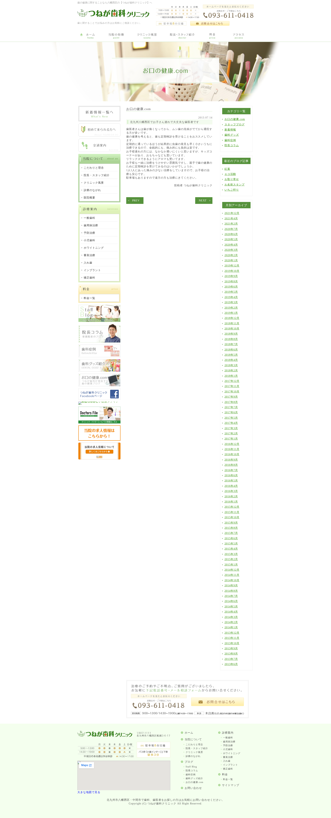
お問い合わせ (193, 788)
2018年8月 (231, 339)
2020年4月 (231, 244)
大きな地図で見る (88, 792)
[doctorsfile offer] (99, 458)
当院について (193, 739)
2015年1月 (231, 564)
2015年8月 (231, 527)
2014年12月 (231, 569)
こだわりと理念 (194, 744)
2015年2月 (231, 559)
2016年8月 (231, 464)
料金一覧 (228, 779)
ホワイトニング (231, 753)
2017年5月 (231, 417)
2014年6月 (231, 601)
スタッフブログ (234, 124)
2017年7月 (231, 407)
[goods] (99, 370)
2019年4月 (231, 297)
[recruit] (99, 439)
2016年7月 (231, 470)
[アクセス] (239, 36)
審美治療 (228, 757)
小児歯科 (228, 749)
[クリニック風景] (147, 36)
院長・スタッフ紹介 (197, 748)
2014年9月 (231, 585)
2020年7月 (231, 229)
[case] (99, 356)
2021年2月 (231, 223)
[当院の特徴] (116, 36)
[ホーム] (90, 36)
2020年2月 (231, 255)
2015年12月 (231, 506)
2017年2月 (231, 433)
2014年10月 (231, 580)
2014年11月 (231, 575)
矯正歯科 (228, 768)
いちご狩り (231, 189)
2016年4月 (231, 486)
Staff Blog (191, 766)
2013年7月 (231, 659)
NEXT (203, 200)
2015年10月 (231, 517)
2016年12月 (231, 444)
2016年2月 (231, 496)
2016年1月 (231, 501)
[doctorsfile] (99, 422)
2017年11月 (231, 386)
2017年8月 (231, 402)
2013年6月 (231, 664)
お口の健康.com (234, 119)
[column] (99, 341)
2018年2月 (231, 370)
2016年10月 (231, 454)
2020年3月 (231, 249)
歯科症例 (230, 140)
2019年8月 (231, 281)
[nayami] (99, 385)
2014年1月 (231, 627)
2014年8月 (231, 590)
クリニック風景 (194, 752)
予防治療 (228, 745)
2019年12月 (231, 265)
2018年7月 (231, 344)
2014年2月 (231, 622)
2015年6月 (231, 538)
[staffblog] (99, 321)
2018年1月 (231, 375)
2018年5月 (231, 354)
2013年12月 (231, 632)
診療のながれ (193, 756)
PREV (136, 200)
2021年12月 (231, 213)
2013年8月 (231, 653)
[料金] (212, 36)
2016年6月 (231, 475)
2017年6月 (231, 412)
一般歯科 (228, 737)
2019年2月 (231, 307)
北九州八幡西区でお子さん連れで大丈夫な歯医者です (164, 122)
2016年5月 (231, 480)
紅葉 (227, 169)
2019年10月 (231, 271)
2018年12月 (231, 318)
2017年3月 (231, 428)
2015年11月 (231, 512)
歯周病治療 (229, 741)
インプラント (230, 764)
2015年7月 (231, 533)
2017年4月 (231, 423)
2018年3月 (231, 365)
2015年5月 (231, 543)
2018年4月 (231, 360)
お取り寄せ (231, 179)
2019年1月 (231, 312)
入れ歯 (226, 761)
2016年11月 (231, 449)
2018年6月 (231, 349)
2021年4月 (231, 218)
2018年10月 (231, 328)
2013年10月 (231, 643)
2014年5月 (231, 606)
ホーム (189, 732)
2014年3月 (231, 617)
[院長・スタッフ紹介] (182, 36)
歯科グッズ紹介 (194, 778)
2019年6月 (231, 286)
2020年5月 (231, 239)
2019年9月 (231, 276)
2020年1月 (231, 260)
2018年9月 (231, 333)
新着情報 (230, 129)
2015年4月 (231, 548)
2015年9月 (231, 522)
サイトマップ (230, 785)
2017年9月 (231, 396)
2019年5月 (231, 291)
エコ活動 (230, 174)
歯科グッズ (231, 134)
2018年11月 (231, 323)
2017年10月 (231, 391)
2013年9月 (231, 648)
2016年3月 (231, 491)
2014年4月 (231, 611)
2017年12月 (231, 381)
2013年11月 (231, 638)
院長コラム (231, 145)
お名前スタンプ (234, 184)
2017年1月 (231, 438)
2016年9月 (231, 459)
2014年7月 (231, 596)
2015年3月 (231, 554)
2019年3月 (231, 302)
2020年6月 (231, 234)
